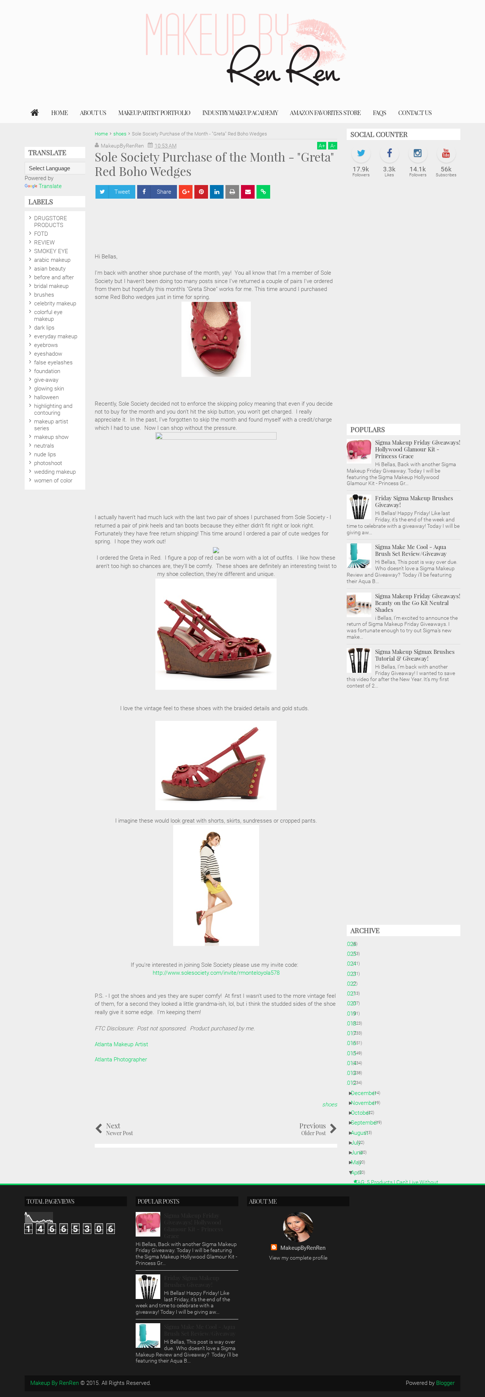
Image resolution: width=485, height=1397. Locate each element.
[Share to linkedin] (217, 192)
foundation (47, 371)
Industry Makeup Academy (240, 113)
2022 (353, 983)
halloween (46, 397)
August (362, 1132)
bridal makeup (51, 286)
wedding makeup (55, 471)
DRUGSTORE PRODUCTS (50, 222)
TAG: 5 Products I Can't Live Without (399, 1182)
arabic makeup (52, 260)
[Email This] (248, 192)
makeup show (51, 437)
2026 (353, 944)
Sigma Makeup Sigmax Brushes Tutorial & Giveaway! (415, 655)
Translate (50, 186)
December (367, 1093)
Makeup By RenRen (54, 1383)
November (367, 1103)
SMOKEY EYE (51, 251)
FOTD (41, 233)
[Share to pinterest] (201, 192)
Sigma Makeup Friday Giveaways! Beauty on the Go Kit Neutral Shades (417, 602)
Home (59, 113)
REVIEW (44, 242)
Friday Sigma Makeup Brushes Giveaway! (414, 501)
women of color (53, 480)
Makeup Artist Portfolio (154, 113)
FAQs (379, 113)
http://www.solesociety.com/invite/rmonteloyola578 (216, 972)
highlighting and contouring (53, 409)
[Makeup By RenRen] (35, 113)
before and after (54, 277)
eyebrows (46, 345)
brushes (44, 294)
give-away (46, 379)
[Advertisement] (233, 222)
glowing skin (49, 388)
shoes (329, 1104)
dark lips (44, 327)
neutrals (44, 445)
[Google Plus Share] (185, 192)
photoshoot (48, 463)
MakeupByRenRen (302, 1248)
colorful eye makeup (48, 315)
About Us (93, 113)
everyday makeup (55, 336)
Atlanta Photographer (121, 1059)
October (364, 1112)
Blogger (445, 1383)
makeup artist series (51, 425)
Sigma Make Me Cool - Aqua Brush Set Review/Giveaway (411, 550)
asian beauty (50, 268)
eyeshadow (48, 353)
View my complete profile (298, 1258)
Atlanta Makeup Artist (121, 1044)
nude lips (45, 454)
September (367, 1122)
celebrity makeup (55, 303)
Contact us (415, 113)
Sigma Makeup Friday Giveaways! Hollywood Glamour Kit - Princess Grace (417, 449)
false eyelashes (53, 362)
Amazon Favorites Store (325, 113)
